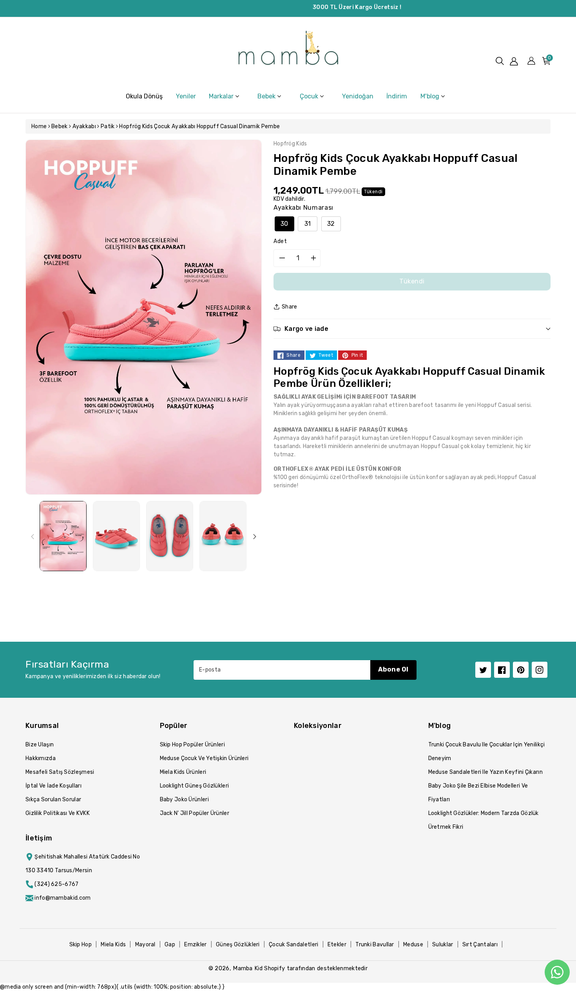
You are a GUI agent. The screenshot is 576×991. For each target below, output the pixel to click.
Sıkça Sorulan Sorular (53, 799)
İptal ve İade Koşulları (53, 785)
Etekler (337, 944)
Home (39, 126)
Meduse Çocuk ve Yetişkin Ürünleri (204, 758)
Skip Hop (80, 944)
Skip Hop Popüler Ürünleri (192, 744)
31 (307, 223)
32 (331, 223)
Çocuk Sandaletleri (293, 944)
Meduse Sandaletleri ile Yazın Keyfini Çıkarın (485, 772)
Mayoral (145, 944)
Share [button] (289, 306)
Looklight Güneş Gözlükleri (194, 785)
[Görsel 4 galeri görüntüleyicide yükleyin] (222, 536)
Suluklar (442, 944)
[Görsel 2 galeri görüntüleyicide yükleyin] (116, 536)
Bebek (59, 126)
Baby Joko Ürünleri (184, 799)
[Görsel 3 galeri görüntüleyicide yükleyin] (169, 536)
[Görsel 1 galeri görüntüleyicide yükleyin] (63, 536)
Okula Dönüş (144, 96)
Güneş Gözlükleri (238, 944)
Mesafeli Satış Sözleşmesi (59, 772)
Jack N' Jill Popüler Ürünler (194, 813)
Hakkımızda (40, 758)
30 (284, 223)
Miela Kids (113, 944)
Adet (280, 241)
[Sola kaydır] (32, 536)
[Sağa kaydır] (255, 536)
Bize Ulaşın (39, 744)
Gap (170, 944)
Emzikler (195, 944)
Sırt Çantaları (480, 944)
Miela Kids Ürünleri (183, 772)
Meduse (413, 944)
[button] (500, 61)
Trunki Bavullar (374, 944)
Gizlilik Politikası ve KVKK (57, 813)
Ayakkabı (84, 126)
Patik (108, 126)
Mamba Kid (248, 968)
